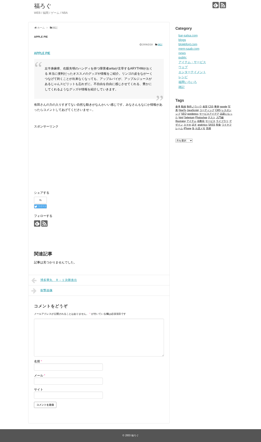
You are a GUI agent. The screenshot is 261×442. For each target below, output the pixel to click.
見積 (208, 128)
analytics (203, 124)
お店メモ (200, 128)
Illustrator (180, 121)
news (182, 53)
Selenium (189, 117)
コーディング (206, 110)
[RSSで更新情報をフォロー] (223, 5)
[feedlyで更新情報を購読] (215, 5)
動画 (183, 106)
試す (194, 124)
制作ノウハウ (194, 106)
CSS (210, 106)
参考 (177, 106)
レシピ (183, 77)
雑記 (160, 44)
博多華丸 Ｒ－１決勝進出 (58, 280)
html (181, 117)
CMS (218, 110)
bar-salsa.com (188, 35)
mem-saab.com (188, 48)
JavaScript (193, 110)
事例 (216, 106)
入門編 (220, 117)
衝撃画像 (46, 290)
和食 (218, 124)
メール (39, 375)
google (223, 106)
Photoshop (201, 117)
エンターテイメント (192, 72)
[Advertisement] (66, 156)
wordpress (193, 113)
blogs (182, 40)
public (182, 57)
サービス (210, 121)
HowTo (182, 110)
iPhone (187, 128)
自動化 (201, 121)
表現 (205, 106)
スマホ (187, 124)
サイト (38, 389)
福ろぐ (43, 6)
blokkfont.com (187, 44)
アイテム (191, 121)
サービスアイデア (209, 113)
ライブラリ (222, 121)
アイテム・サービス (192, 62)
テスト (211, 117)
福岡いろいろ (187, 82)
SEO (183, 113)
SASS (211, 124)
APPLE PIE (42, 53)
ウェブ (183, 67)
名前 (38, 361)
